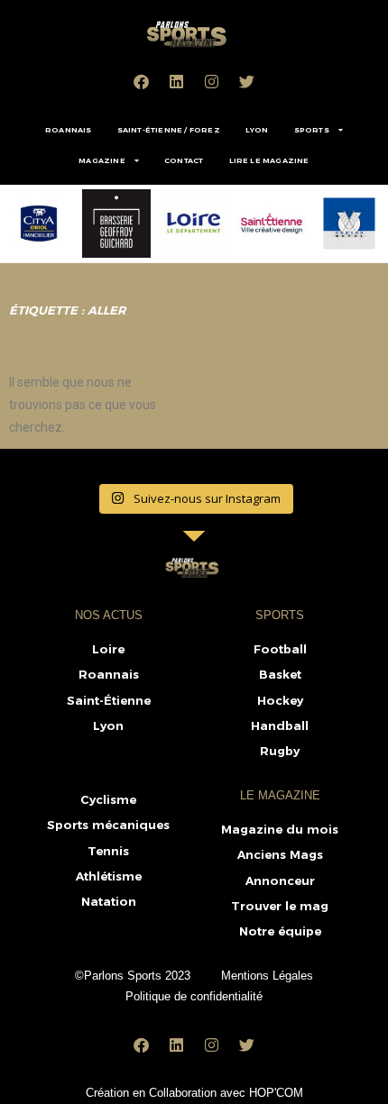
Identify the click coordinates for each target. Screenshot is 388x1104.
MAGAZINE (102, 160)
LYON (257, 129)
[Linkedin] (177, 81)
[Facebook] (141, 81)
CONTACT (183, 160)
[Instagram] (212, 81)
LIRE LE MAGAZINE (269, 160)
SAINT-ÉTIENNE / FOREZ (168, 129)
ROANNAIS (68, 129)
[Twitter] (247, 81)
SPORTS (311, 129)
